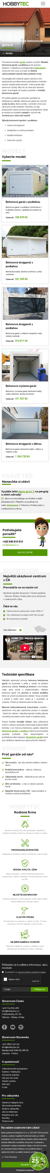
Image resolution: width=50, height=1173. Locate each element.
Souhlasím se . (25, 972)
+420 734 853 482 (10, 1008)
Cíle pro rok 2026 (10, 1078)
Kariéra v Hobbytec (11, 1072)
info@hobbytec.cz (11, 545)
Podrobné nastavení (25, 1170)
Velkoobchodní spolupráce (15, 1068)
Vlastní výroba (9, 1081)
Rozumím (25, 1164)
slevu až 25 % (26, 491)
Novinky (6, 1118)
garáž (22, 62)
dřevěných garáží (34, 737)
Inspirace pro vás (10, 1115)
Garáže (9, 53)
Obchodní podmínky (11, 1105)
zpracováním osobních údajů (32, 972)
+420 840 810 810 (13, 541)
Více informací (9, 630)
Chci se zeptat (25, 552)
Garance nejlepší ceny (12, 1102)
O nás (4, 1087)
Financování (7, 1121)
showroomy (12, 505)
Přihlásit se (39, 989)
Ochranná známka (10, 1075)
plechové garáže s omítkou (15, 731)
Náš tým (6, 1084)
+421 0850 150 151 (10, 1044)
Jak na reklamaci (10, 1112)
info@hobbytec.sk (10, 1047)
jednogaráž (39, 68)
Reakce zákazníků (10, 1109)
